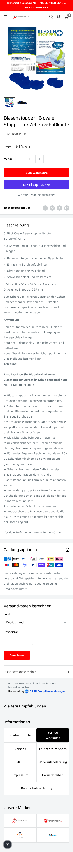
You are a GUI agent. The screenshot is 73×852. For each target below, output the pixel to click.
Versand (20, 749)
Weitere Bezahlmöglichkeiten (36, 195)
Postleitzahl (11, 632)
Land (7, 614)
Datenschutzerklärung (36, 788)
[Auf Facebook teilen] (45, 207)
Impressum (20, 775)
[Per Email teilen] (66, 207)
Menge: (8, 159)
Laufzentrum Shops (53, 749)
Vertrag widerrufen (53, 735)
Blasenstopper (15, 134)
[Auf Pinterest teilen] (52, 207)
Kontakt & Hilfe (20, 735)
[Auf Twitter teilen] (59, 207)
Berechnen (16, 655)
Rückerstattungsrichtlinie (20, 672)
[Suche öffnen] (51, 17)
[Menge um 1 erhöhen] (39, 159)
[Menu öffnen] (5, 16)
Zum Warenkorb (37, 172)
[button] (7, 844)
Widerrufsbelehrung (53, 762)
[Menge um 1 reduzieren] (20, 159)
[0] (66, 17)
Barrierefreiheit (52, 775)
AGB (20, 762)
